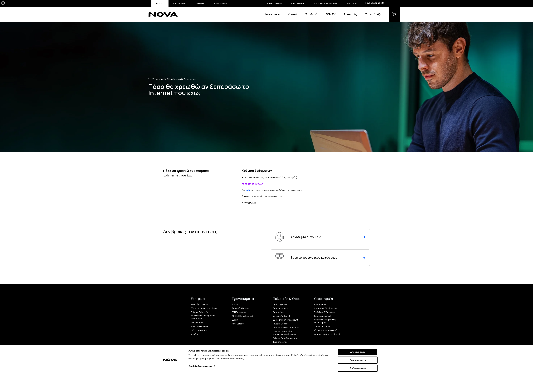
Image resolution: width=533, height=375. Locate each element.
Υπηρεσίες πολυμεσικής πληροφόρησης (324, 321)
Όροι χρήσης (279, 312)
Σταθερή (311, 14)
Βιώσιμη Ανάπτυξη (199, 312)
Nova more (272, 14)
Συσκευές (350, 14)
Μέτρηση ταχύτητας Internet (327, 334)
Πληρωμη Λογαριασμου (325, 3)
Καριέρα (194, 334)
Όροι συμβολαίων (281, 304)
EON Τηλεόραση (239, 312)
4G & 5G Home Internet (242, 316)
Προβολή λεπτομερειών (200, 366)
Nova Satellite (238, 323)
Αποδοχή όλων (357, 352)
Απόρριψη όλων (358, 368)
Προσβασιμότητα (322, 326)
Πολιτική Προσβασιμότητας (285, 338)
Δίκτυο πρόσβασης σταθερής (204, 308)
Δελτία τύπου (197, 322)
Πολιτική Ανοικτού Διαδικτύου (286, 327)
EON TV (330, 14)
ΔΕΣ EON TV (352, 3)
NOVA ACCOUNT (372, 3)
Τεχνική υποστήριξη (323, 316)
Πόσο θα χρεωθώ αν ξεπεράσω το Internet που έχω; (186, 173)
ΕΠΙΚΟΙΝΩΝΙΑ (297, 3)
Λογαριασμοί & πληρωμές (325, 308)
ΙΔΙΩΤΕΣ (160, 3)
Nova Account (320, 304)
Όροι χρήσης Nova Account (285, 319)
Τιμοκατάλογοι (280, 342)
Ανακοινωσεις (221, 3)
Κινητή (292, 14)
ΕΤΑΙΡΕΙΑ (200, 3)
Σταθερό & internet (241, 308)
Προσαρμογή (356, 360)
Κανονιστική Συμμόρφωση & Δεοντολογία (204, 317)
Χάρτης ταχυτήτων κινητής (326, 330)
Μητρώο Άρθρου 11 (282, 316)
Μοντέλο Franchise (199, 326)
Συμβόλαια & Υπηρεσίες (181, 79)
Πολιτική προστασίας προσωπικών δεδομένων (284, 332)
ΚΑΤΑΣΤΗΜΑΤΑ (274, 3)
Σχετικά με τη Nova (199, 304)
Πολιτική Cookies (281, 323)
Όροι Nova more (280, 308)
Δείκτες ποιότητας (199, 330)
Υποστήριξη (373, 14)
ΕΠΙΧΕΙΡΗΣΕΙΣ (179, 3)
